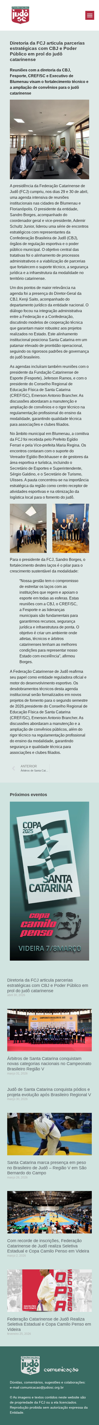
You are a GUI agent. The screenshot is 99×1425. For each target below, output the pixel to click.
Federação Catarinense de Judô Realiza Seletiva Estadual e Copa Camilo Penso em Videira (49, 1324)
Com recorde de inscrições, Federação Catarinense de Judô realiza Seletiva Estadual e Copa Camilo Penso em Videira (48, 1245)
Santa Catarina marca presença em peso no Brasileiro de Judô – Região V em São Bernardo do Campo (47, 1167)
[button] (89, 15)
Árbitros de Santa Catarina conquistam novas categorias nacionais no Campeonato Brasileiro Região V (49, 1063)
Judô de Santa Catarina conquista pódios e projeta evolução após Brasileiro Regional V (49, 1092)
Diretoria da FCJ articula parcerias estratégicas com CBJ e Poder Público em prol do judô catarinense (47, 985)
